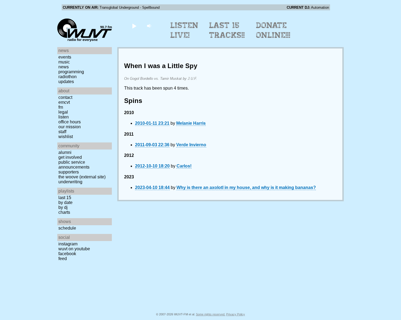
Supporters (68, 172)
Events (64, 57)
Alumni (64, 152)
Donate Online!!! (273, 30)
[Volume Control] (149, 26)
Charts (64, 212)
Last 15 (64, 197)
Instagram (67, 244)
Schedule (67, 228)
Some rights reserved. (210, 314)
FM (60, 107)
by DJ (63, 207)
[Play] (134, 26)
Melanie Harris (191, 123)
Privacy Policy (235, 314)
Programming (71, 71)
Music (64, 62)
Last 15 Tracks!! (227, 30)
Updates (66, 81)
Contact (65, 97)
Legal (63, 112)
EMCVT (64, 102)
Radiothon (67, 76)
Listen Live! (184, 30)
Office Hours (69, 122)
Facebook (67, 253)
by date (65, 202)
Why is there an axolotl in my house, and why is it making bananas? (246, 187)
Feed (62, 258)
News (63, 67)
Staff (62, 131)
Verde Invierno (191, 144)
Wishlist (65, 136)
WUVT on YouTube (74, 248)
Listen (63, 117)
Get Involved (70, 157)
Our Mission (69, 126)
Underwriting (70, 181)
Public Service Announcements (73, 164)
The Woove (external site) (82, 177)
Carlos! (183, 166)
